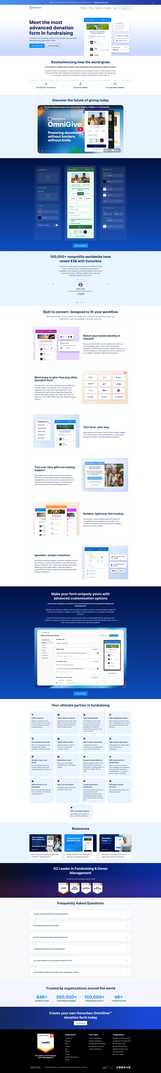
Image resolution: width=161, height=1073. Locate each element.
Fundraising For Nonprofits (97, 1043)
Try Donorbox (80, 1023)
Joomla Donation (118, 1052)
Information (70, 1035)
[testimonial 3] (79, 302)
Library (67, 1060)
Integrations (118, 1035)
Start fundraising (37, 46)
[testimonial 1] (76, 302)
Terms (67, 1052)
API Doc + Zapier (118, 1054)
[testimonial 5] (82, 302)
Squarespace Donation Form (122, 1041)
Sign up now (125, 8)
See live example (53, 46)
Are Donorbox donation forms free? (46, 925)
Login (115, 8)
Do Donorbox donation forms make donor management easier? (56, 972)
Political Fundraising (95, 1038)
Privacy (67, 1054)
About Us (68, 1041)
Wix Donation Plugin (119, 1043)
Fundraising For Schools (96, 1046)
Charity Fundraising (95, 1049)
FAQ (66, 1049)
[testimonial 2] (78, 302)
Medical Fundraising (95, 1041)
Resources (98, 8)
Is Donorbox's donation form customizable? (49, 949)
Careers (67, 1046)
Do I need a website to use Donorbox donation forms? (53, 960)
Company (107, 8)
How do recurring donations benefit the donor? (51, 937)
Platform (83, 8)
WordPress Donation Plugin (121, 1038)
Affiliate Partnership (71, 1057)
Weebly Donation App (120, 1046)
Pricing (91, 8)
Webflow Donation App (120, 1049)
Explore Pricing (80, 693)
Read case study (80, 279)
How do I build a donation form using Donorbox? (51, 914)
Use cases (93, 1035)
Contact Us (68, 1038)
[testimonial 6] (84, 302)
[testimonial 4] (81, 302)
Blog (66, 1043)
